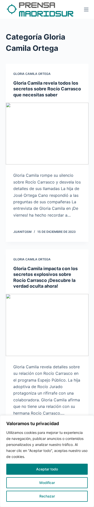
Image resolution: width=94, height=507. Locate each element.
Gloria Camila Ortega (32, 74)
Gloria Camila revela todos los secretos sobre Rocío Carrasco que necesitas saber (47, 88)
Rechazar (47, 496)
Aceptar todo (47, 469)
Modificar (47, 482)
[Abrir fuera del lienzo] (86, 9)
